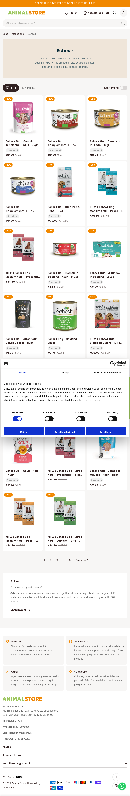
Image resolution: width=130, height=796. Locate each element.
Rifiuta (23, 432)
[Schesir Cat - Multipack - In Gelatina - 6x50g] (107, 249)
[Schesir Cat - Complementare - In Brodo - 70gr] (23, 183)
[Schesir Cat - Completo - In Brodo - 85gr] (107, 117)
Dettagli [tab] (65, 372)
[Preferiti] (114, 13)
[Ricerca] (123, 23)
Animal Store (19, 783)
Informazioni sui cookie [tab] (107, 372)
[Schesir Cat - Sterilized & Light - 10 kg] (65, 181)
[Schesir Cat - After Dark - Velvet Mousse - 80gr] (23, 313)
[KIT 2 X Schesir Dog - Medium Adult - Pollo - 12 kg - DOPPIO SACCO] (23, 511)
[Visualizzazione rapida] (38, 102)
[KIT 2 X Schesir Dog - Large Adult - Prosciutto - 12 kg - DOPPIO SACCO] (65, 445)
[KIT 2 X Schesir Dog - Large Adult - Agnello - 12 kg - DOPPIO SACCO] (65, 511)
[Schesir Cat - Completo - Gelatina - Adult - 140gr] (65, 249)
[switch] (49, 418)
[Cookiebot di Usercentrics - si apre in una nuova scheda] (112, 363)
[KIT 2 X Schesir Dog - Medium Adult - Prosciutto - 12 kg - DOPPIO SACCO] (23, 247)
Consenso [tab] (22, 372)
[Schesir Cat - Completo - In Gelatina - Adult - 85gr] (23, 117)
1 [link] (44, 560)
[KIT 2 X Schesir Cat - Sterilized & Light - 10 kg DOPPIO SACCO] (107, 313)
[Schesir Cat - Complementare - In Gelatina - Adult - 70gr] (65, 117)
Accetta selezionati (65, 432)
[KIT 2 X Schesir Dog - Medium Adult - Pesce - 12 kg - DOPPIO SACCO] (107, 181)
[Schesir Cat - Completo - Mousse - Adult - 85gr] (107, 445)
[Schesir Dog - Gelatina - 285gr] (65, 315)
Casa (5, 33)
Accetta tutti (106, 432)
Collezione (18, 33)
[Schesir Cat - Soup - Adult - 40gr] (23, 447)
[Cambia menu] (4, 13)
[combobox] (65, 23)
